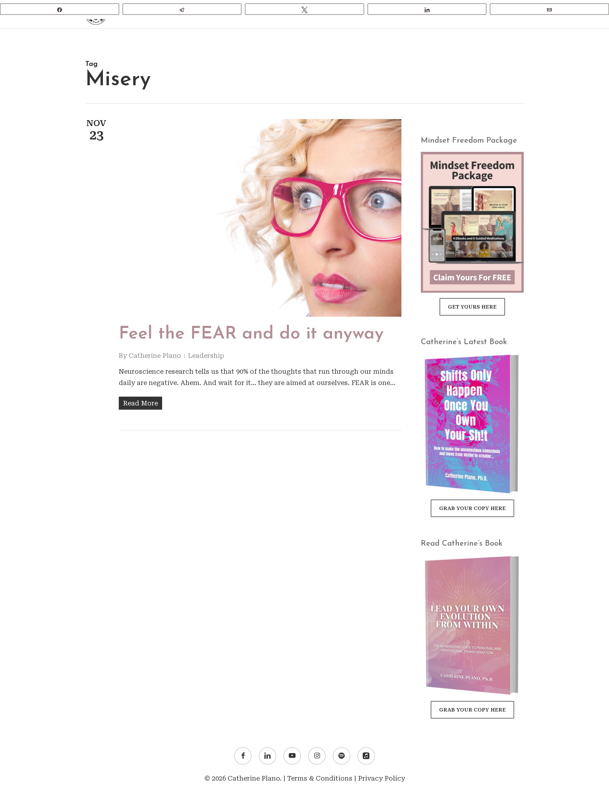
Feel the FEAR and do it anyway (251, 334)
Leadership (206, 355)
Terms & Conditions (319, 778)
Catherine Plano (155, 355)
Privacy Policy (381, 778)
